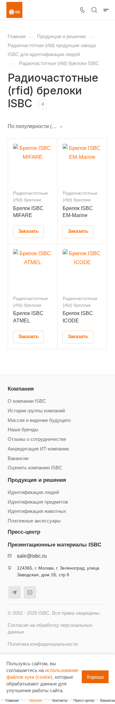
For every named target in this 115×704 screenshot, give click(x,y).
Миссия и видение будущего (39, 420)
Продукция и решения (37, 480)
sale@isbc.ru (32, 556)
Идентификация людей (33, 492)
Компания (21, 389)
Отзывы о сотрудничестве (37, 439)
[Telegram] (14, 592)
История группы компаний (36, 410)
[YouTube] (30, 592)
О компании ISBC (27, 401)
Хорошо (95, 677)
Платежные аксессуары (34, 520)
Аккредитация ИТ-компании (38, 448)
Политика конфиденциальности (43, 644)
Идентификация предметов (38, 502)
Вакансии (18, 458)
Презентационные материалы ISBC (54, 545)
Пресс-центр (24, 532)
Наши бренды (23, 429)
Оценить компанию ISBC (35, 467)
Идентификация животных (37, 511)
